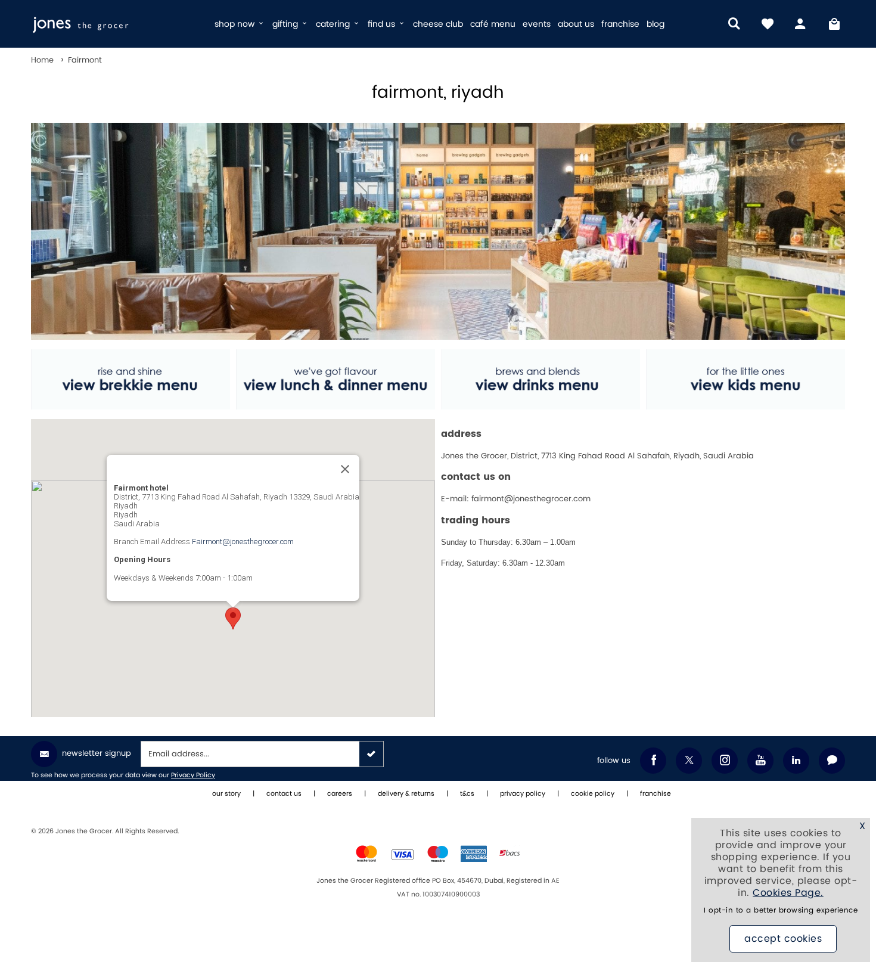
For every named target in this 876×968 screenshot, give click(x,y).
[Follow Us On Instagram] (725, 760)
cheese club (438, 24)
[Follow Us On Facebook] (653, 760)
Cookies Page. (788, 893)
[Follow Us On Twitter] (689, 760)
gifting (286, 24)
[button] (233, 618)
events (537, 24)
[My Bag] (834, 24)
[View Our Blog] (832, 760)
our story (226, 794)
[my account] (801, 24)
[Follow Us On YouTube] (760, 760)
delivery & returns (406, 794)
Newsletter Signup (96, 753)
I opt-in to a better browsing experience (781, 910)
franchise (620, 24)
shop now (236, 24)
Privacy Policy (193, 775)
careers (339, 794)
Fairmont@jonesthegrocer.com (243, 541)
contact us (284, 794)
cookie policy (592, 794)
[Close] (345, 469)
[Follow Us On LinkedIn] (796, 760)
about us (576, 24)
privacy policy (522, 794)
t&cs (467, 794)
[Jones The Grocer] (117, 24)
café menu (492, 24)
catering (334, 24)
